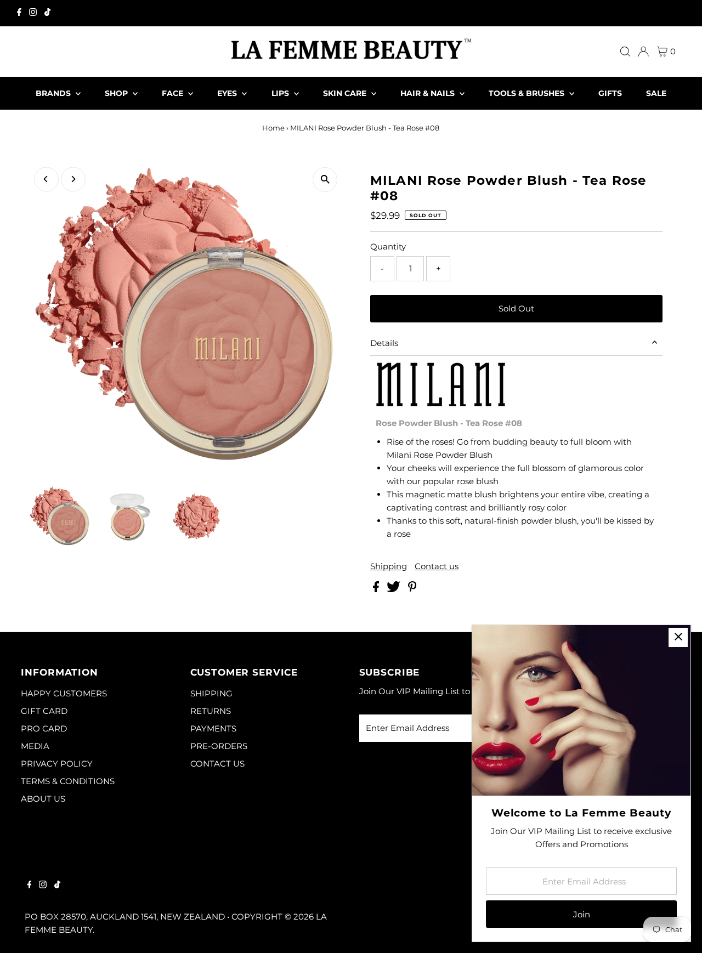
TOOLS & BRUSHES (528, 93)
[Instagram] (32, 13)
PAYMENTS (213, 728)
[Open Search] (625, 51)
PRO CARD (44, 728)
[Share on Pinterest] (412, 589)
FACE (173, 93)
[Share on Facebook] (377, 589)
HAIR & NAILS (428, 93)
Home (273, 127)
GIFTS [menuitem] (610, 93)
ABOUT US (43, 798)
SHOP (117, 93)
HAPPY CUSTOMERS (64, 693)
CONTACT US (217, 763)
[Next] (73, 179)
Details (384, 343)
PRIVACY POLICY (57, 763)
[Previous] (46, 179)
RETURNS (210, 711)
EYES (228, 93)
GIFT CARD (44, 711)
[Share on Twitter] (395, 589)
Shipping (388, 566)
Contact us (436, 566)
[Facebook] (19, 13)
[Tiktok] (47, 13)
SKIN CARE (346, 93)
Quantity (388, 246)
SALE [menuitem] (656, 93)
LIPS (281, 93)
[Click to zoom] (325, 179)
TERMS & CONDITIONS (68, 781)
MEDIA (35, 746)
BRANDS (54, 93)
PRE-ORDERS (218, 746)
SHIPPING (211, 693)
